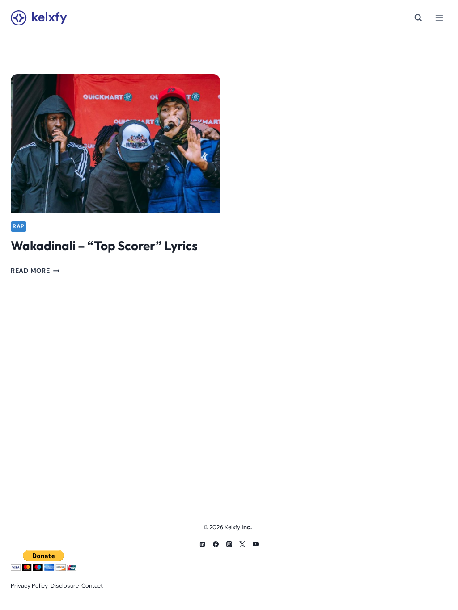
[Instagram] (229, 544)
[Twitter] (242, 544)
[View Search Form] (418, 18)
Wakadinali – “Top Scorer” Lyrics (104, 245)
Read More (35, 271)
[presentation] (115, 143)
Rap (19, 226)
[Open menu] (439, 18)
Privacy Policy (29, 585)
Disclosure (65, 585)
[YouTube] (256, 544)
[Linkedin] (202, 544)
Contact (92, 585)
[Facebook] (215, 544)
